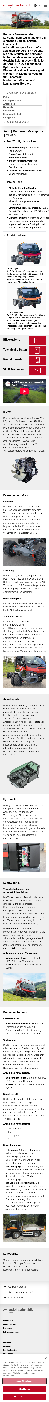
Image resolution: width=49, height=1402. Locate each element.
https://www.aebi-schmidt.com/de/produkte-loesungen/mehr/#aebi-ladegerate (21, 1266)
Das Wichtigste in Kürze (21, 141)
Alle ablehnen (24, 1389)
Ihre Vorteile (14, 182)
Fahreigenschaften (12, 100)
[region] (24, 1378)
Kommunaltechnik (12, 114)
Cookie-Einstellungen (24, 1381)
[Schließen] (46, 1358)
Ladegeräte (9, 117)
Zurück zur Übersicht (18, 121)
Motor (6, 97)
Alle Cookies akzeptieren (24, 1397)
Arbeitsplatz (9, 103)
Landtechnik (9, 110)
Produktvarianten (17, 235)
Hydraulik (8, 107)
